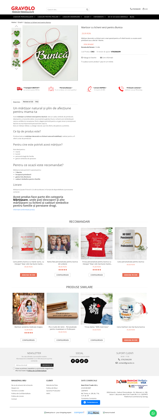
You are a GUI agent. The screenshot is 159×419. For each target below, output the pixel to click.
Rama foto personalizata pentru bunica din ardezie (62, 263)
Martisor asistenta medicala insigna (28, 327)
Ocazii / (21, 22)
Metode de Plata (52, 385)
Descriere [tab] (16, 102)
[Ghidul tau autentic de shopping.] (79, 412)
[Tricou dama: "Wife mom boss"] (97, 309)
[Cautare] (87, 10)
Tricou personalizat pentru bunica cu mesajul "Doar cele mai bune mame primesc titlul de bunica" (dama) (96, 263)
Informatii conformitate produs (24, 210)
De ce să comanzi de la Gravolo (22, 385)
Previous (16, 26)
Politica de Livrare (17, 396)
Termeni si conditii (17, 391)
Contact (14, 399)
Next (16, 68)
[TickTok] (82, 361)
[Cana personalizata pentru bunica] (131, 243)
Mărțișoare (20, 200)
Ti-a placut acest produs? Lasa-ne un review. (97, 62)
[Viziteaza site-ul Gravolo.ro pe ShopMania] (93, 412)
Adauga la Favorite (89, 57)
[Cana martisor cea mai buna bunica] (131, 309)
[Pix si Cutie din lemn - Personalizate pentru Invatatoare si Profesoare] (62, 309)
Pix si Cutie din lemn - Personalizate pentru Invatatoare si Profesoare (63, 328)
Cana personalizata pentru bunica (130, 262)
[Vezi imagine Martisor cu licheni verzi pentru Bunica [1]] (16, 42)
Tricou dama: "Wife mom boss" (97, 327)
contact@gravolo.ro (126, 363)
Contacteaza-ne (92, 402)
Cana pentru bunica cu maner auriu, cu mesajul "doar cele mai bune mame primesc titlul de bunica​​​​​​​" (28, 263)
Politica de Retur (52, 388)
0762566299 (126, 359)
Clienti (49, 380)
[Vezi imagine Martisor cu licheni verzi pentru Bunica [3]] (16, 62)
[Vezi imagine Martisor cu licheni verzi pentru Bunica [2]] (16, 52)
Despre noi (15, 388)
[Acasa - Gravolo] (23, 9)
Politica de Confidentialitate (36, 371)
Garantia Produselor (53, 391)
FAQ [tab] (36, 102)
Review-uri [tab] (28, 102)
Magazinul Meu (18, 380)
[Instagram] (86, 361)
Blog (132, 17)
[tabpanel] (50, 53)
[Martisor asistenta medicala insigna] (28, 309)
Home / (14, 22)
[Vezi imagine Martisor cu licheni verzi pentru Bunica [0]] (16, 32)
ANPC (48, 393)
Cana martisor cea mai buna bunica (131, 327)
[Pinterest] (77, 361)
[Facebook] (73, 361)
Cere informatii (107, 57)
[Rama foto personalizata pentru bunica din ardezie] (62, 243)
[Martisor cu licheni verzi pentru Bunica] (50, 53)
